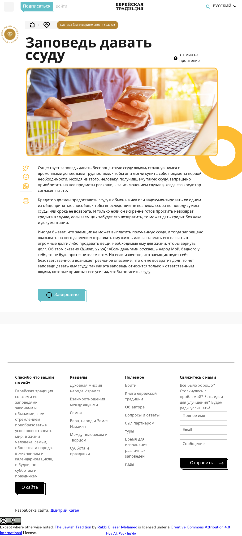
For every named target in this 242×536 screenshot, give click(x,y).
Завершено (66, 294)
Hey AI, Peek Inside (121, 533)
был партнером (139, 423)
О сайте (30, 487)
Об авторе (135, 407)
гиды (129, 465)
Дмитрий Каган (65, 511)
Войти (61, 6)
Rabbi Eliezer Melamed (117, 527)
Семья (76, 413)
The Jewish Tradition (73, 527)
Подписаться (36, 6)
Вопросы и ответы (142, 415)
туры (129, 431)
